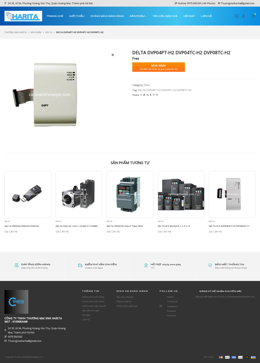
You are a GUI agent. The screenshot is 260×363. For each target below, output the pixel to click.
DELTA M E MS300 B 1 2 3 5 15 (174, 225)
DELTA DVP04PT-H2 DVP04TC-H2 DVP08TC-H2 (165, 90)
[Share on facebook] (141, 95)
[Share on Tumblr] (150, 95)
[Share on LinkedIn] (147, 95)
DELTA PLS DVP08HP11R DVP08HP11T (229, 225)
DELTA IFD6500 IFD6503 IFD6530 (22, 225)
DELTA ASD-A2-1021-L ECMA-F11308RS (77, 225)
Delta (147, 85)
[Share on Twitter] (144, 95)
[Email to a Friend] (157, 95)
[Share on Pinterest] (153, 95)
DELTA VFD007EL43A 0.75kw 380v (125, 225)
